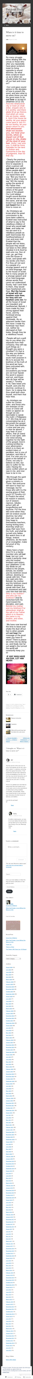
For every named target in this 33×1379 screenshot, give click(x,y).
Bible (22, 705)
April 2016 (8, 1268)
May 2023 (8, 1062)
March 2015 (9, 1299)
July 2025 (8, 999)
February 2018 (9, 1214)
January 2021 (9, 1130)
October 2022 (9, 1079)
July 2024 (8, 1028)
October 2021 (9, 1108)
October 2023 (9, 1050)
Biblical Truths (18, 704)
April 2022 (8, 1093)
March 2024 (9, 1037)
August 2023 (9, 1054)
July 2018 (8, 1202)
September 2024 (10, 1023)
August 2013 (9, 1345)
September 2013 (10, 1343)
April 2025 (8, 1006)
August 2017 (9, 1229)
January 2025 (9, 1013)
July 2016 (8, 1260)
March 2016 (9, 1270)
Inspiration (14, 724)
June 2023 (8, 1059)
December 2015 (10, 1277)
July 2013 (8, 1348)
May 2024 (8, 1033)
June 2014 (8, 1321)
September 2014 (10, 1314)
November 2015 (10, 1280)
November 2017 (10, 1222)
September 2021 (10, 1110)
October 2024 (9, 1020)
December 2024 (10, 1016)
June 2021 (8, 1117)
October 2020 (9, 1137)
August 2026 (9, 967)
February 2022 (9, 1098)
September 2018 (10, 1197)
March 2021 (9, 1125)
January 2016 (9, 1275)
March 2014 (9, 1328)
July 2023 (8, 1057)
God (14, 707)
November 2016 (10, 1251)
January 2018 (9, 1217)
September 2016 (10, 1256)
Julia (7, 39)
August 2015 (9, 1287)
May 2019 (8, 1178)
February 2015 (9, 1302)
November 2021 (10, 1105)
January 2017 (9, 1246)
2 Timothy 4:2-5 (16, 705)
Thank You (8, 944)
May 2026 (8, 974)
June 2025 (8, 1001)
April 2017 (8, 1239)
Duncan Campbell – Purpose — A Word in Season (11, 739)
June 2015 (8, 1292)
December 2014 (10, 1306)
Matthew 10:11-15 (19, 707)
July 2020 (8, 1144)
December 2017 (10, 1219)
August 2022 (9, 1083)
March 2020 (9, 1154)
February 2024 (9, 1040)
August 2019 (9, 1171)
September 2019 (10, 1168)
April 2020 (8, 1151)
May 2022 (8, 1091)
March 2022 (9, 1096)
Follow (9, 891)
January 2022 (9, 1100)
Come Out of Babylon (11, 905)
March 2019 (9, 1183)
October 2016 (9, 1253)
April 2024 (8, 1035)
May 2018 (8, 1207)
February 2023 (9, 1069)
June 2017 (8, 1234)
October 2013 (9, 1340)
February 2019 (9, 1185)
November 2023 (10, 1047)
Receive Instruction (16, 718)
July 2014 (8, 1319)
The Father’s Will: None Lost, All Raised (16, 949)
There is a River (10, 947)
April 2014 (8, 1326)
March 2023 (9, 1067)
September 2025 (10, 994)
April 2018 (8, 1210)
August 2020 (9, 1142)
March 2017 (9, 1241)
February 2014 (9, 1331)
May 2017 (8, 1236)
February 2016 (9, 1273)
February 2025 (9, 1011)
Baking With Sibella (11, 1359)
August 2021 (9, 1113)
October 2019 (9, 1166)
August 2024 (9, 1025)
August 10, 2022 (13, 39)
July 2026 (8, 970)
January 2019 (9, 1188)
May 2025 (8, 1003)
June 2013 (8, 1350)
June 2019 (8, 1176)
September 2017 (10, 1226)
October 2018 (9, 1195)
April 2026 (8, 977)
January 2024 (9, 1042)
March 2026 (9, 979)
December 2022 (10, 1074)
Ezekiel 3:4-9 (9, 707)
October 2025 (9, 991)
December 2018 (10, 1190)
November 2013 (10, 1338)
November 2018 (10, 1193)
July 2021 (8, 1115)
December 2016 (10, 1248)
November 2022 (10, 1076)
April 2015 (8, 1297)
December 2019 (10, 1161)
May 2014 (8, 1323)
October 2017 (9, 1224)
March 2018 (9, 1212)
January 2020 (9, 1159)
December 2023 (10, 1045)
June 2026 (8, 972)
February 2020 (9, 1156)
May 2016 (8, 1265)
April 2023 (8, 1064)
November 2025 (10, 989)
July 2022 (8, 1086)
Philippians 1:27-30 (19, 708)
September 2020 (10, 1139)
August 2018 (9, 1200)
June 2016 (8, 1263)
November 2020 (10, 1134)
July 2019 (8, 1173)
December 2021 (10, 1103)
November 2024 (10, 1018)
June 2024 (8, 1030)
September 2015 (10, 1285)
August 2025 (9, 996)
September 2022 (10, 1081)
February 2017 (9, 1243)
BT (12, 760)
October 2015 (9, 1282)
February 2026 (9, 982)
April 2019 (8, 1180)
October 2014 (9, 1311)
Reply (12, 805)
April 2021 (8, 1122)
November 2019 (10, 1163)
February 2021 (9, 1127)
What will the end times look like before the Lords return (18, 731)
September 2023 (10, 1052)
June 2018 (8, 1205)
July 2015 (8, 1290)
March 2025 (9, 1008)
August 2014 (9, 1316)
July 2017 (8, 1231)
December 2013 (10, 1336)
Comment (21, 859)
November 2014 (10, 1309)
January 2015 (9, 1304)
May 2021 (8, 1120)
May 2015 (8, 1294)
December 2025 (10, 987)
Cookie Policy (6, 1372)
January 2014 (9, 1333)
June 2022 (8, 1088)
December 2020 (10, 1132)
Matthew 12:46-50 (10, 708)
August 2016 (9, 1258)
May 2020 (8, 1149)
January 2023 (9, 1071)
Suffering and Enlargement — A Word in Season (25, 739)
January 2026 (9, 984)
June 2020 (8, 1147)
